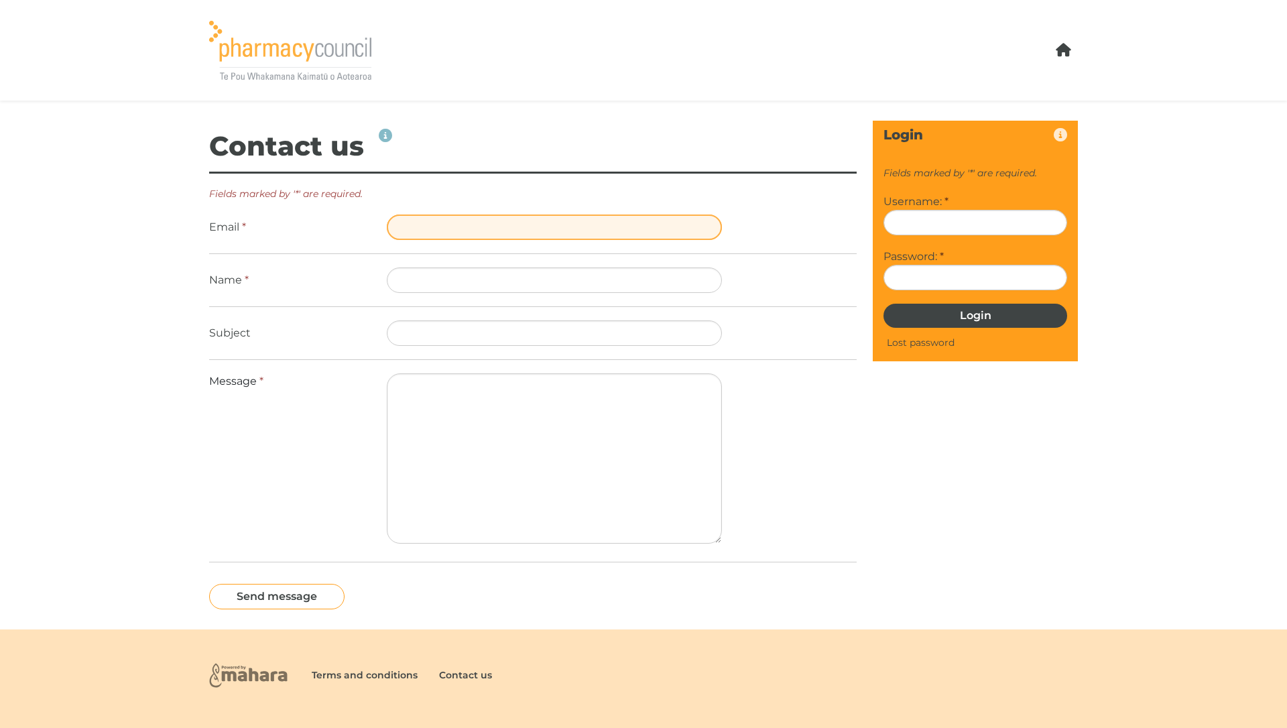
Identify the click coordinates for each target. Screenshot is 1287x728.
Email (227, 227)
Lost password (921, 343)
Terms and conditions (365, 675)
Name (229, 280)
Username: (915, 201)
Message (236, 381)
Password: (913, 256)
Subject (230, 332)
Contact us (465, 675)
